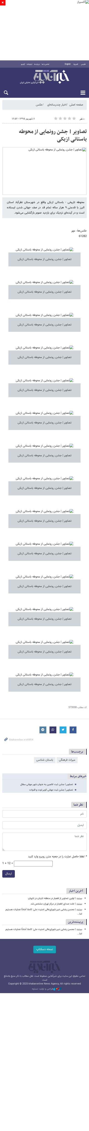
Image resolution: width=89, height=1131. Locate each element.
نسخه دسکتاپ (44, 949)
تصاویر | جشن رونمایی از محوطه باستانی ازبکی (53, 135)
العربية (75, 64)
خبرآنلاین (44, 77)
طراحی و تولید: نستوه (42, 989)
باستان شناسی (44, 760)
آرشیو (23, 64)
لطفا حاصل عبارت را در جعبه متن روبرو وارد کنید (57, 857)
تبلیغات (29, 64)
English (68, 64)
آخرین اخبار (76, 891)
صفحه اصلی (76, 105)
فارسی (83, 64)
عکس (39, 105)
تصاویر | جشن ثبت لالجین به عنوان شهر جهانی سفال (46, 784)
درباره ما (37, 64)
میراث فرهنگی (67, 760)
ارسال (8, 873)
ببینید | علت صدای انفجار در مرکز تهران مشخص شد (56, 904)
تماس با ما (45, 64)
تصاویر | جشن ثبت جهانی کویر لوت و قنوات (51, 790)
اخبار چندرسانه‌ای (56, 105)
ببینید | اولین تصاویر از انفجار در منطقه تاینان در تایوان (55, 898)
